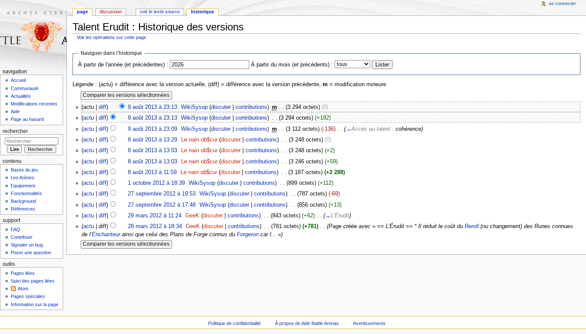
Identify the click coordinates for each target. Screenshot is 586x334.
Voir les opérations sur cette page (111, 37)
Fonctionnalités (26, 193)
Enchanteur (106, 235)
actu (88, 118)
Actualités (21, 96)
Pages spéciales (28, 296)
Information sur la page (34, 304)
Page (82, 11)
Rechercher (15, 131)
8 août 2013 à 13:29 (152, 140)
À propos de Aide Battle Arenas (307, 323)
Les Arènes (22, 177)
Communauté (25, 88)
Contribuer (22, 237)
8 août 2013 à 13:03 (152, 150)
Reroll (472, 226)
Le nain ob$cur (199, 140)
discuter (221, 107)
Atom (23, 288)
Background (23, 201)
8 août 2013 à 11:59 (152, 172)
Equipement (23, 185)
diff (102, 107)
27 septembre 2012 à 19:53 (162, 194)
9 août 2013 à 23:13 (152, 107)
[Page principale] (33, 33)
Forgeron (248, 235)
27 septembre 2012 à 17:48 (162, 205)
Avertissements (369, 323)
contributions (251, 107)
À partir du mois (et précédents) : (292, 65)
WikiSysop (194, 107)
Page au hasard (27, 119)
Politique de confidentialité (234, 323)
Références (23, 208)
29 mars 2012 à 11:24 (154, 216)
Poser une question (31, 252)
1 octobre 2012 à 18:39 (156, 183)
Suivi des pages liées (32, 280)
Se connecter (562, 3)
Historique (202, 11)
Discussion (111, 11)
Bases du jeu (24, 169)
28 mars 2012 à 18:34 (155, 226)
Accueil (18, 80)
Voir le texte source (160, 11)
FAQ (15, 229)
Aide (15, 111)
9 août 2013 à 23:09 (152, 129)
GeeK (192, 216)
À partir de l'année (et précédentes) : (123, 65)
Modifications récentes (34, 103)
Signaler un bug (27, 244)
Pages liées (23, 273)
